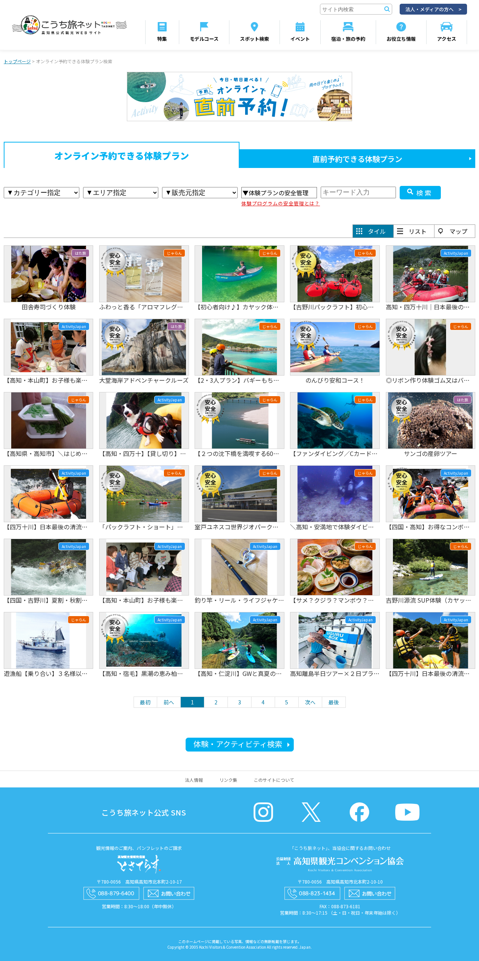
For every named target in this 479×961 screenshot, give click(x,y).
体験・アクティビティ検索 (237, 743)
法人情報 (194, 780)
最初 (145, 702)
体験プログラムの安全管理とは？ (280, 203)
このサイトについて (274, 780)
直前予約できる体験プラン (357, 158)
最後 (334, 702)
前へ (169, 702)
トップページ (17, 61)
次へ (310, 702)
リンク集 (228, 780)
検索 (424, 193)
